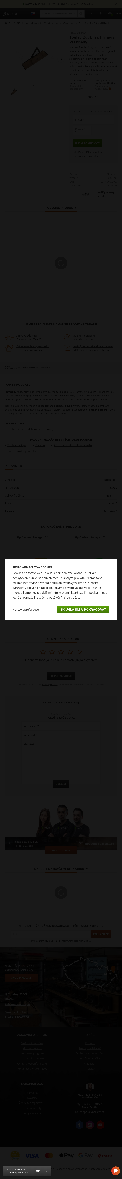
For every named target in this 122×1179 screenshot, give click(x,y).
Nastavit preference (26, 609)
